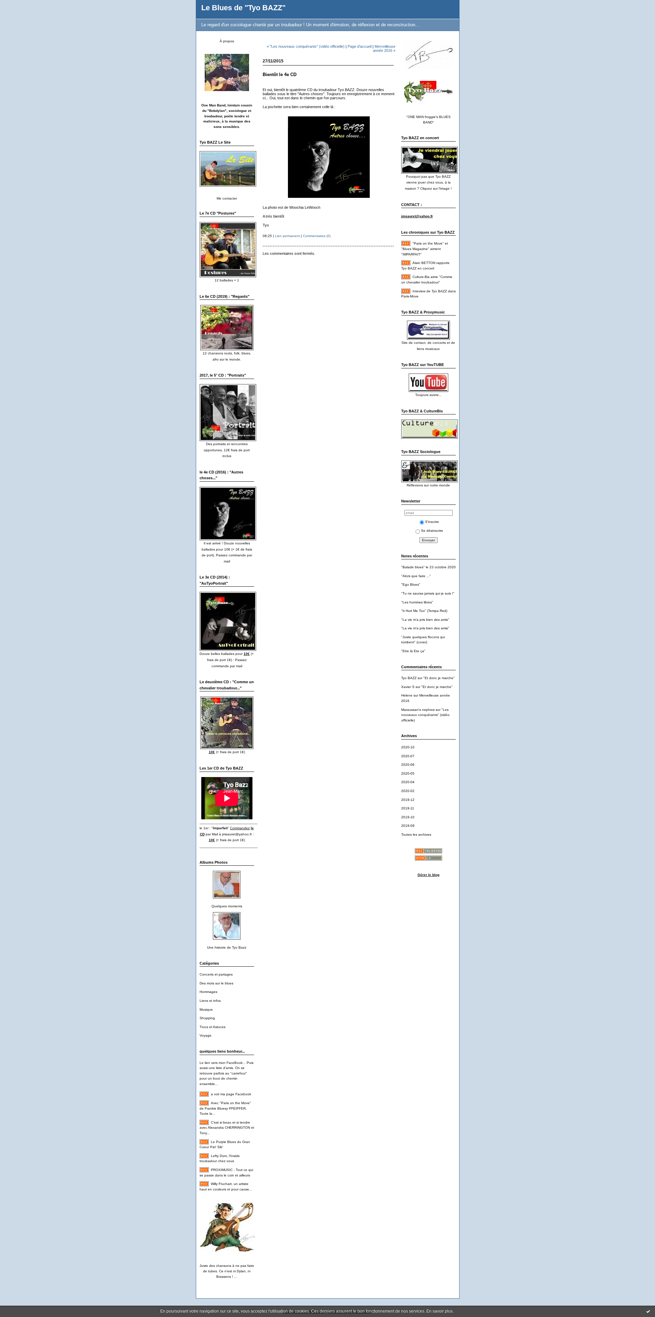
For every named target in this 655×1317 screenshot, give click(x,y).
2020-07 (407, 756)
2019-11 (407, 808)
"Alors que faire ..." (416, 576)
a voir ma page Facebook (231, 1094)
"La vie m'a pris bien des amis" (425, 619)
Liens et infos (210, 1001)
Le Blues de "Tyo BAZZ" (243, 7)
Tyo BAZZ (409, 678)
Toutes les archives (416, 834)
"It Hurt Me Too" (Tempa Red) (424, 611)
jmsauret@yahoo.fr (237, 834)
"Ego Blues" (410, 584)
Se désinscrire (432, 530)
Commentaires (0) (317, 236)
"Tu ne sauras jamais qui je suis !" (427, 593)
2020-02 (407, 791)
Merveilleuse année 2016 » (384, 48)
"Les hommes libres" (417, 602)
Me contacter (227, 198)
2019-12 (407, 800)
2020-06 (407, 764)
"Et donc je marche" (439, 678)
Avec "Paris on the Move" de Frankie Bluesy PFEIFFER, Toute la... (225, 1108)
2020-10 (407, 747)
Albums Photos (214, 862)
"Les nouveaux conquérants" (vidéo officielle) (425, 715)
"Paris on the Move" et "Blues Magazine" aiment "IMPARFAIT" (424, 249)
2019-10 (407, 817)
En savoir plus (439, 1311)
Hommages (208, 992)
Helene (406, 695)
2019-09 (407, 826)
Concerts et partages (216, 974)
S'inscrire (432, 522)
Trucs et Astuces (212, 1027)
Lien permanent (287, 236)
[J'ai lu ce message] (648, 1311)
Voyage (206, 1035)
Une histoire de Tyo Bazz (226, 947)
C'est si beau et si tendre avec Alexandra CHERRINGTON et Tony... (227, 1128)
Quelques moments (227, 906)
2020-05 (407, 773)
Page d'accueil (360, 46)
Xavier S (407, 687)
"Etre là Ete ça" (413, 651)
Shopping (207, 1018)
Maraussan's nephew (418, 710)
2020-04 (407, 782)
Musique (206, 1009)
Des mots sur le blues (216, 983)
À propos (227, 41)
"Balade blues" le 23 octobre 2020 (428, 567)
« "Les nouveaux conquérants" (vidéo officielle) (306, 46)
